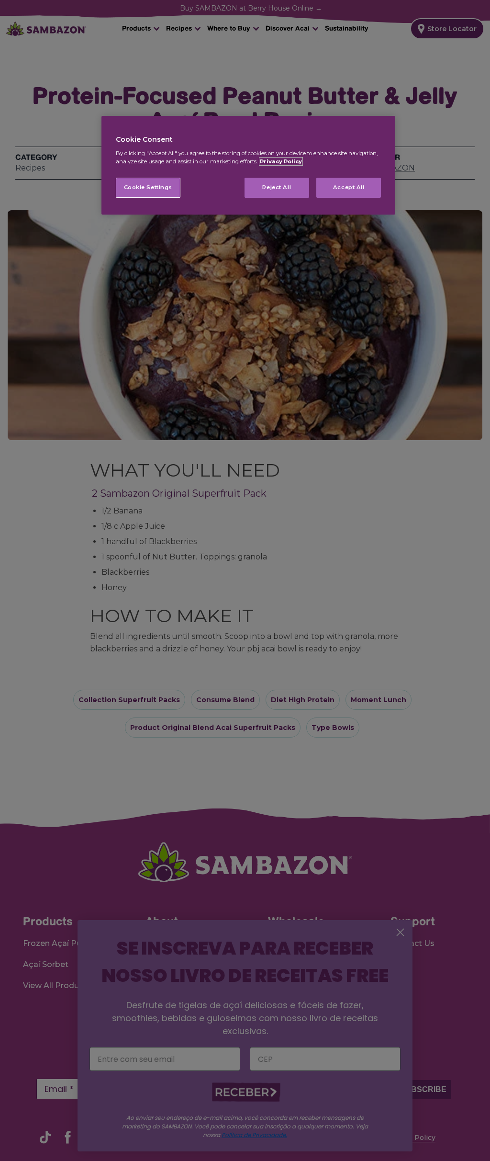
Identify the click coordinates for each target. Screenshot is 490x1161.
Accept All (349, 187)
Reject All (276, 187)
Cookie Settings (148, 187)
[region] (248, 165)
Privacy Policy (281, 161)
